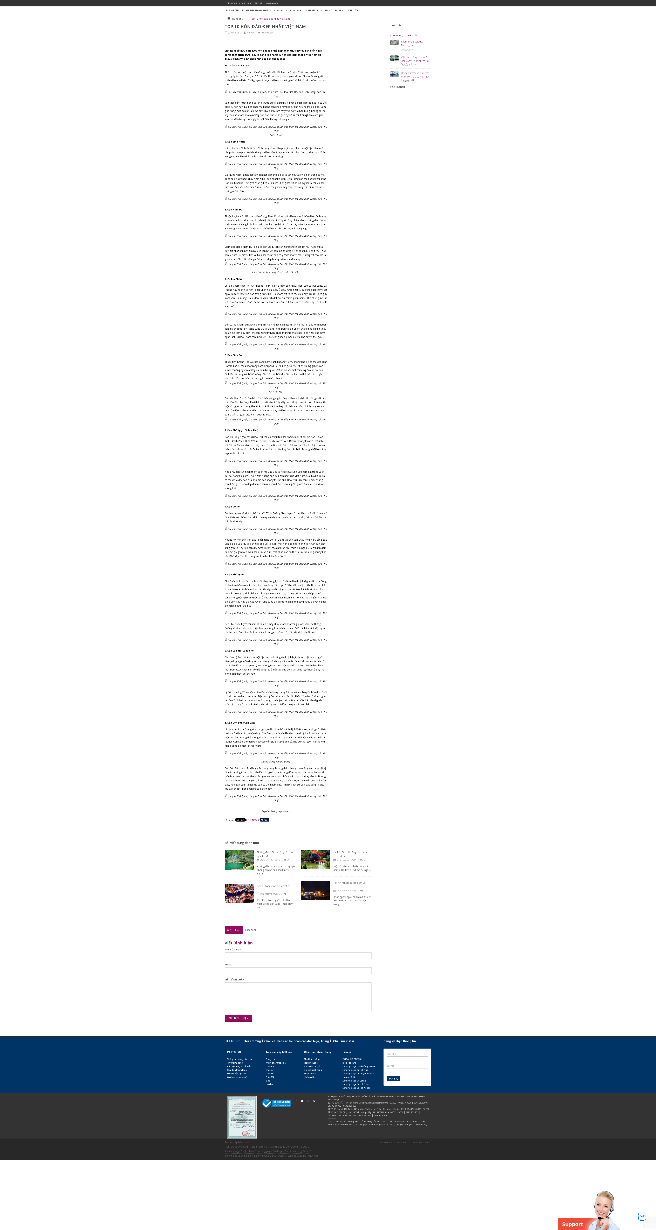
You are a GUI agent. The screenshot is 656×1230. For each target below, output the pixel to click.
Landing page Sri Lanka (354, 1080)
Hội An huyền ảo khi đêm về (349, 882)
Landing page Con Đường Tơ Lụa (359, 1066)
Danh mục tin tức (404, 35)
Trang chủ (233, 10)
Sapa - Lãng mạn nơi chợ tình (274, 886)
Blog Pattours (349, 1063)
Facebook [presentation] (250, 929)
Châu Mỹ (326, 10)
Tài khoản (232, 3)
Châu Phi (310, 10)
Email (228, 964)
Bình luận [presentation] (233, 930)
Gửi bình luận (238, 1018)
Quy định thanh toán (237, 1070)
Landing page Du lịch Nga (355, 1070)
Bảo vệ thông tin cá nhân (239, 1066)
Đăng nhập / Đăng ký (251, 3)
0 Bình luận (266, 32)
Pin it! (249, 820)
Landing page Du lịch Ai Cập (356, 1088)
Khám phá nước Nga (255, 10)
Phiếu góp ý (310, 1073)
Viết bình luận (235, 979)
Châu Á (294, 10)
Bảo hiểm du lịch (312, 1066)
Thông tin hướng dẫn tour (239, 1059)
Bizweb (246, 1142)
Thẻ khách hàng (312, 1059)
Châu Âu (279, 10)
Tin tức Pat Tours (235, 1063)
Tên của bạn (233, 949)
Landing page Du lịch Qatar (356, 1084)
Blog (338, 10)
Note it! (256, 820)
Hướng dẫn (309, 1077)
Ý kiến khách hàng (313, 1070)
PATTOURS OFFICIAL (353, 1059)
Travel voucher (311, 1063)
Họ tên (391, 1053)
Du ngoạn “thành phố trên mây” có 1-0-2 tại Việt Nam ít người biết (415, 76)
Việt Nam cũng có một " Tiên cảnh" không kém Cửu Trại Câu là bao (415, 61)
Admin (250, 32)
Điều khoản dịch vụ (236, 1073)
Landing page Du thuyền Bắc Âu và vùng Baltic (283, 1151)
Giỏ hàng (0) (272, 3)
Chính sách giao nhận (237, 1077)
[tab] (234, 930)
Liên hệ (352, 10)
